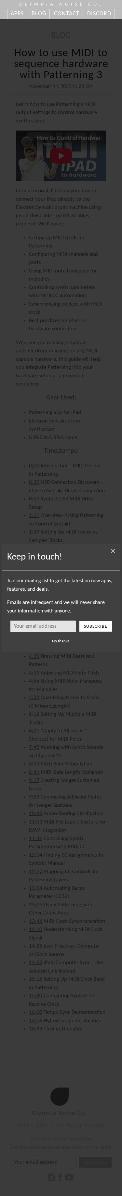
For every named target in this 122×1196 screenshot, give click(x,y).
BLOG (39, 14)
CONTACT (66, 14)
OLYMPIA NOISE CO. (61, 4)
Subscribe (95, 626)
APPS (17, 14)
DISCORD (99, 14)
